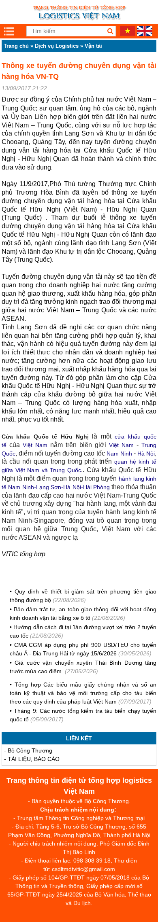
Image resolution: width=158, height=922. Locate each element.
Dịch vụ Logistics (57, 46)
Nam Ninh (119, 453)
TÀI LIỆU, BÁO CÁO (34, 759)
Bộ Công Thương (30, 750)
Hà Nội (146, 453)
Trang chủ (16, 46)
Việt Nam (35, 445)
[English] (144, 34)
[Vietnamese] (127, 34)
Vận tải (93, 46)
